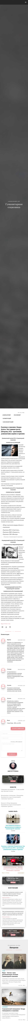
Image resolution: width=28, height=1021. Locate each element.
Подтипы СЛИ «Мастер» (10, 534)
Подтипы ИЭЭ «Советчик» (11, 530)
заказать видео (21, 872)
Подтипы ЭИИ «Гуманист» (11, 532)
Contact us (13, 882)
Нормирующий (7, 418)
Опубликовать (12, 754)
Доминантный (6, 415)
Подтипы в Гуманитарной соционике (13, 537)
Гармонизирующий (8, 422)
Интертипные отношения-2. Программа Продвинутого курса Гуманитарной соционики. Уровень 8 (12, 797)
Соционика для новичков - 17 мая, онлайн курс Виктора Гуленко (12, 790)
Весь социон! (13, 931)
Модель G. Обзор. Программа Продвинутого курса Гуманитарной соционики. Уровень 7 (11, 804)
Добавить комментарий (18, 728)
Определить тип (13, 777)
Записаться (13, 781)
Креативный (17, 415)
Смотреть (13, 934)
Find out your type (13, 878)
